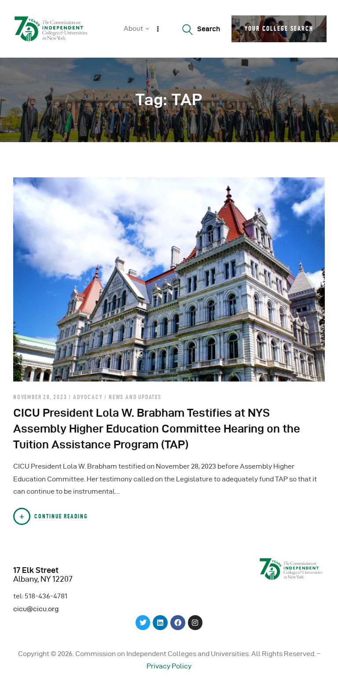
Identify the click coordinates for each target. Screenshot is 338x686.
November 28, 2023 (41, 396)
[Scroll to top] (320, 677)
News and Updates (135, 396)
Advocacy (88, 396)
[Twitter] (143, 622)
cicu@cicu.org (36, 609)
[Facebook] (177, 622)
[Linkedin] (160, 622)
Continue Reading (61, 516)
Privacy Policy (169, 666)
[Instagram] (195, 622)
